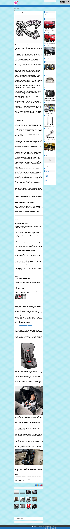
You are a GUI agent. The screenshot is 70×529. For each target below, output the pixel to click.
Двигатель (46, 176)
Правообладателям (32, 6)
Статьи (45, 181)
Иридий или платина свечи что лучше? (22, 501)
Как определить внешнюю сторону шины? (28, 502)
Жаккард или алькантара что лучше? (28, 495)
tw (52, 528)
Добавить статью (16, 6)
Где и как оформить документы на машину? (34, 508)
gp (50, 528)
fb (49, 528)
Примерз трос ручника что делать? (22, 494)
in (53, 528)
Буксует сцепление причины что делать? (16, 508)
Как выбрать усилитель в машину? (16, 494)
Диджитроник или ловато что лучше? (34, 494)
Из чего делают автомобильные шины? (16, 501)
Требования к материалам (24, 6)
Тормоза (45, 182)
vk (55, 528)
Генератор (46, 175)
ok (45, 528)
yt (47, 528)
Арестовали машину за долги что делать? (28, 508)
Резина (45, 180)
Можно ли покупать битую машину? (49, 54)
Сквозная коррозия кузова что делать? (34, 501)
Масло (45, 177)
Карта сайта (54, 526)
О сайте (38, 6)
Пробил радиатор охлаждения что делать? (22, 509)
